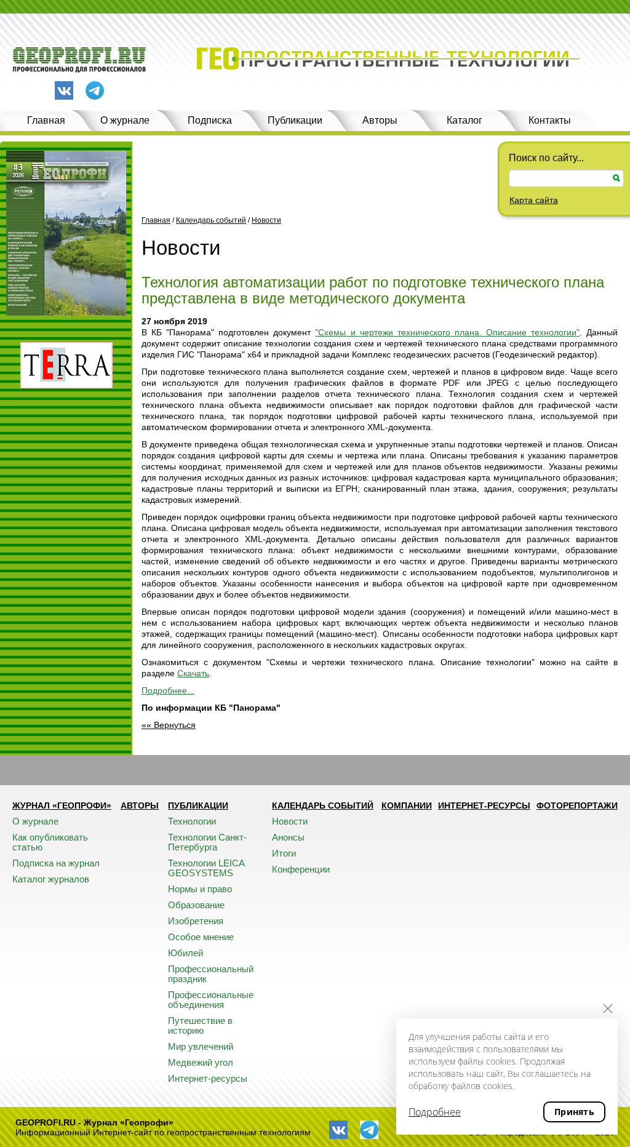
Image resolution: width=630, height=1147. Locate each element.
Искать (616, 178)
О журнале (125, 120)
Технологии (192, 821)
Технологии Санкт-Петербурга (207, 842)
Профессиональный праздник (210, 974)
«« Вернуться (169, 725)
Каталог (464, 120)
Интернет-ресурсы (207, 1078)
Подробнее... (168, 690)
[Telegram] (95, 91)
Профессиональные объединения (210, 999)
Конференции (301, 869)
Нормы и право (200, 889)
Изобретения (195, 921)
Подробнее (435, 1112)
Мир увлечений (200, 1046)
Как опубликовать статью (50, 842)
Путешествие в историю (200, 1025)
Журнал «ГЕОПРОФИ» (61, 805)
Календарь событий (211, 220)
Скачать (193, 673)
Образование (196, 905)
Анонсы (288, 837)
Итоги (284, 853)
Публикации (295, 120)
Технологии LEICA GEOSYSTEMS (206, 868)
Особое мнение (201, 937)
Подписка (210, 120)
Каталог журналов (50, 879)
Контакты (549, 120)
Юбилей (185, 953)
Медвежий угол (200, 1062)
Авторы (379, 120)
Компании (406, 805)
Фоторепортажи (577, 805)
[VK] (64, 90)
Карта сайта (533, 200)
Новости (266, 220)
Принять (574, 1111)
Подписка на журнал (56, 863)
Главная (46, 120)
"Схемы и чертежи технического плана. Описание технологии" (447, 332)
